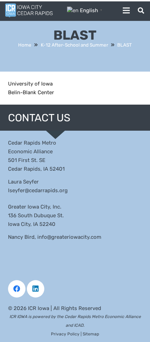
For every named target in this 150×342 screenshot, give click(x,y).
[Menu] (126, 10)
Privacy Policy (65, 334)
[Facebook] (16, 289)
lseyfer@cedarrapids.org (38, 190)
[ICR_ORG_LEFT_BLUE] (29, 10)
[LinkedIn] (35, 289)
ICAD (78, 325)
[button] (141, 10)
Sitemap (91, 334)
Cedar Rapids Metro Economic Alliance (103, 316)
